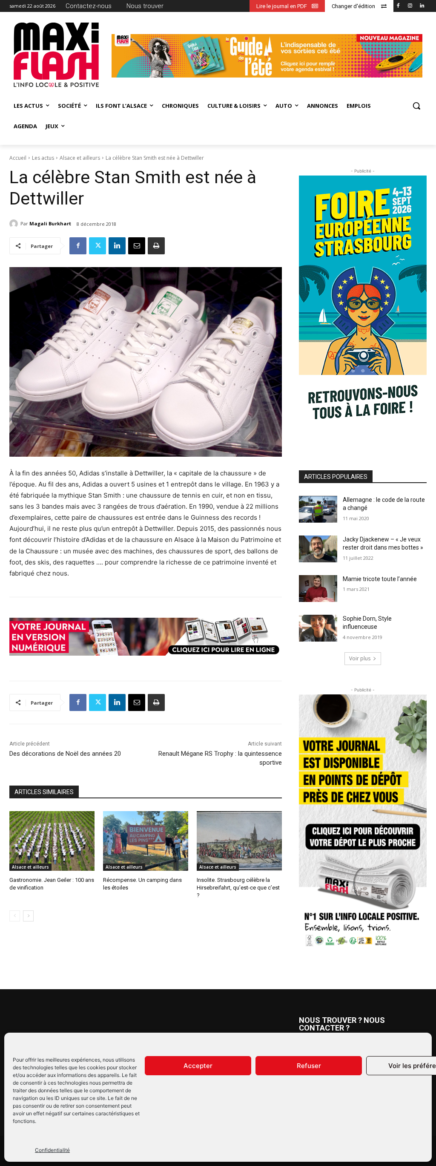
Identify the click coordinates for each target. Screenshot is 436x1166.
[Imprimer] (156, 245)
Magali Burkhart (50, 223)
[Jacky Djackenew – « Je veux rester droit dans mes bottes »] (318, 548)
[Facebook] (398, 6)
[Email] (136, 245)
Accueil (17, 157)
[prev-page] (14, 915)
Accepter (198, 1066)
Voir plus (359, 658)
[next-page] (28, 915)
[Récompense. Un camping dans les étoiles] (145, 841)
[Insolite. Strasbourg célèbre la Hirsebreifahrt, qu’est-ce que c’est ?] (239, 841)
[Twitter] (97, 245)
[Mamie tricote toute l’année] (318, 588)
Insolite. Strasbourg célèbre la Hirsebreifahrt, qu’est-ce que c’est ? (238, 887)
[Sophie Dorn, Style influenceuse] (318, 628)
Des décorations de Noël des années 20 (65, 753)
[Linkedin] (422, 6)
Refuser (309, 1066)
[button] (416, 105)
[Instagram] (410, 6)
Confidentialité (52, 1150)
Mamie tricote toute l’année (380, 579)
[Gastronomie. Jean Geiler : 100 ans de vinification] (52, 841)
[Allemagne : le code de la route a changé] (318, 509)
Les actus (43, 157)
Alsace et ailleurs (80, 157)
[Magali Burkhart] (14, 223)
